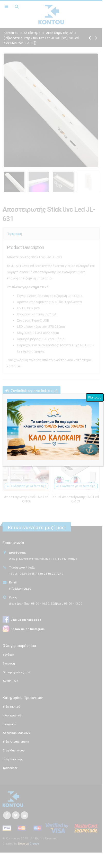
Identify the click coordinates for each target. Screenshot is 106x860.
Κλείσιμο (94, 397)
